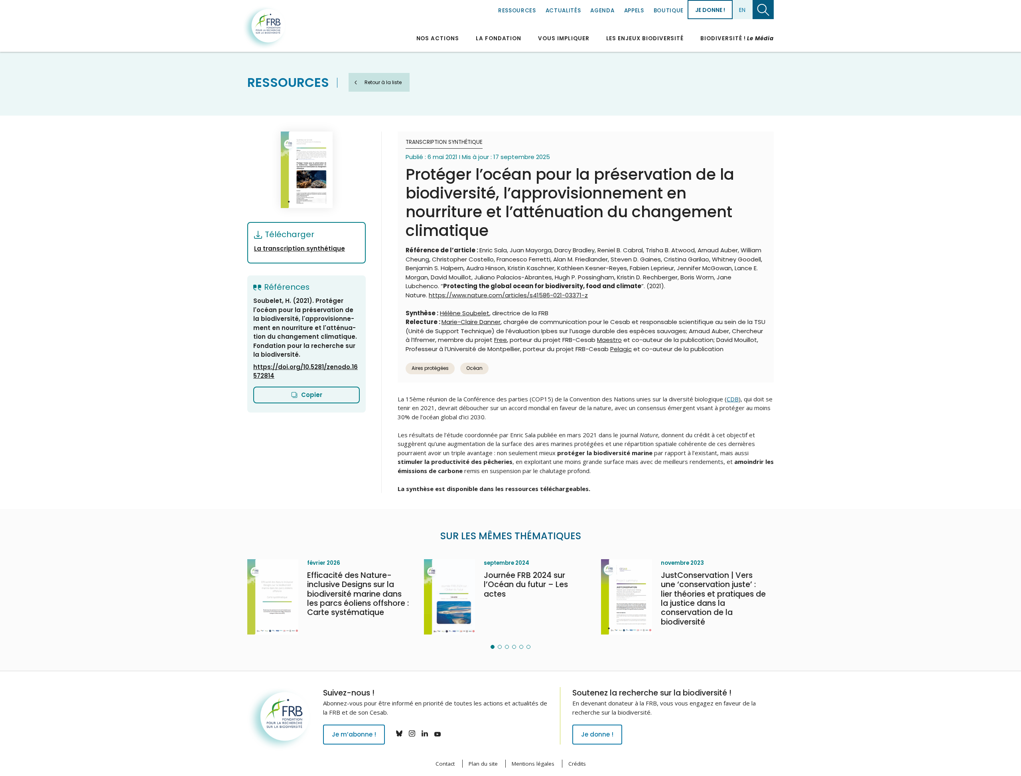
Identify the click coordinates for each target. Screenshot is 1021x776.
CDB (733, 399)
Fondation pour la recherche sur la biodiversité (264, 27)
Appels (634, 10)
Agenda (602, 10)
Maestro (609, 340)
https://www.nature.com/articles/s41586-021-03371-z (508, 295)
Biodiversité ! (737, 38)
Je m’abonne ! (354, 734)
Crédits (577, 763)
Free (500, 340)
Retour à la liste (383, 82)
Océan (474, 368)
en (742, 10)
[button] (493, 647)
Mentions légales (533, 763)
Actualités (563, 10)
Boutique (669, 10)
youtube (437, 733)
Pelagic (621, 349)
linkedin (425, 733)
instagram (412, 733)
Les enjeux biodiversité (645, 38)
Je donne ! (710, 10)
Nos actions (437, 38)
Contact (445, 763)
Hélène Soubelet (464, 313)
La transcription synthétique (299, 248)
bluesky (399, 733)
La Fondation (498, 38)
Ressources (517, 10)
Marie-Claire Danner (471, 322)
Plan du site (483, 763)
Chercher (763, 9)
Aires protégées (430, 368)
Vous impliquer (563, 38)
